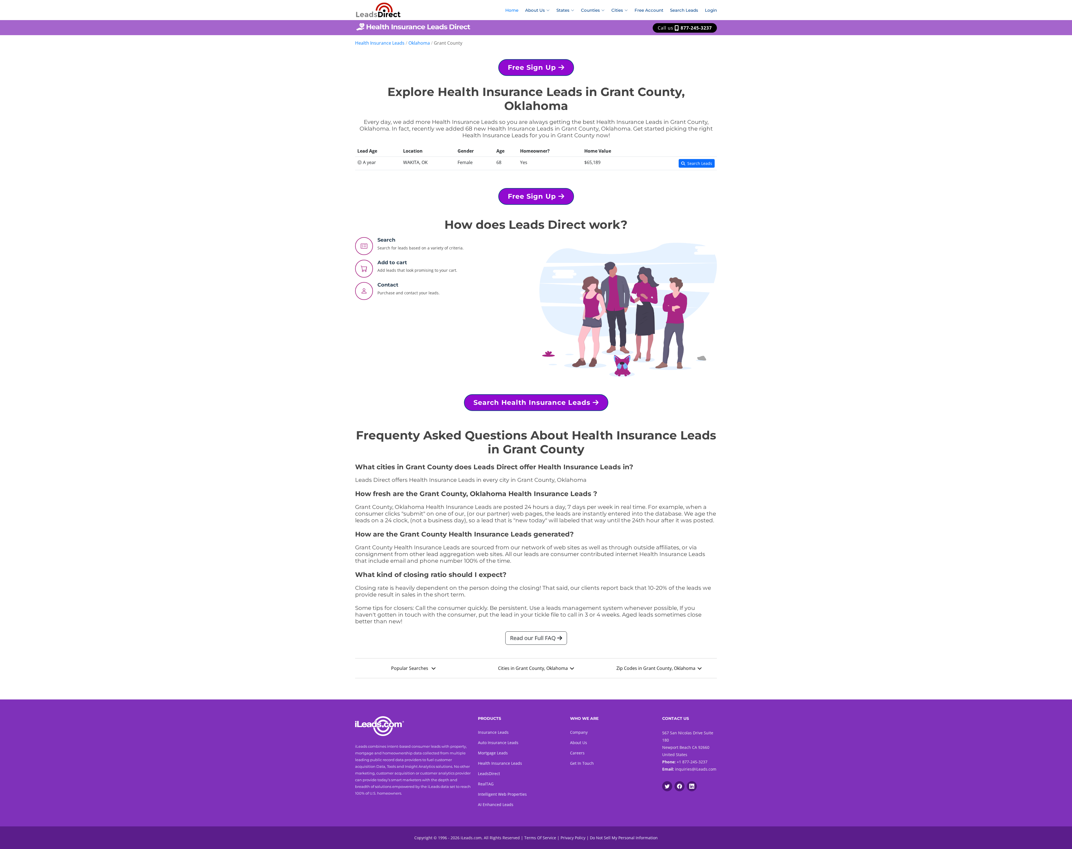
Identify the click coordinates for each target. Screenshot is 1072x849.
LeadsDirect (489, 773)
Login (711, 10)
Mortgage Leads (493, 753)
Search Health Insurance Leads (533, 402)
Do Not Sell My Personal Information (624, 837)
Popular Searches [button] (410, 668)
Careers (577, 753)
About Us (578, 742)
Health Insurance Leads (380, 43)
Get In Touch (582, 763)
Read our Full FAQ (533, 638)
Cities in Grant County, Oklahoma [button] (533, 668)
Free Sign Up (533, 67)
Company (579, 732)
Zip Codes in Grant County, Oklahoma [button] (655, 668)
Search (386, 240)
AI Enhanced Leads (495, 804)
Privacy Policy (573, 837)
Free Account (649, 10)
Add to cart (392, 262)
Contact (387, 285)
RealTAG (486, 784)
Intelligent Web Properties (502, 794)
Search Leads (684, 10)
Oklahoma (419, 43)
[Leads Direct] (378, 9)
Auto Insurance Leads (498, 742)
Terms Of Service (540, 837)
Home (511, 10)
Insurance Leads (493, 732)
